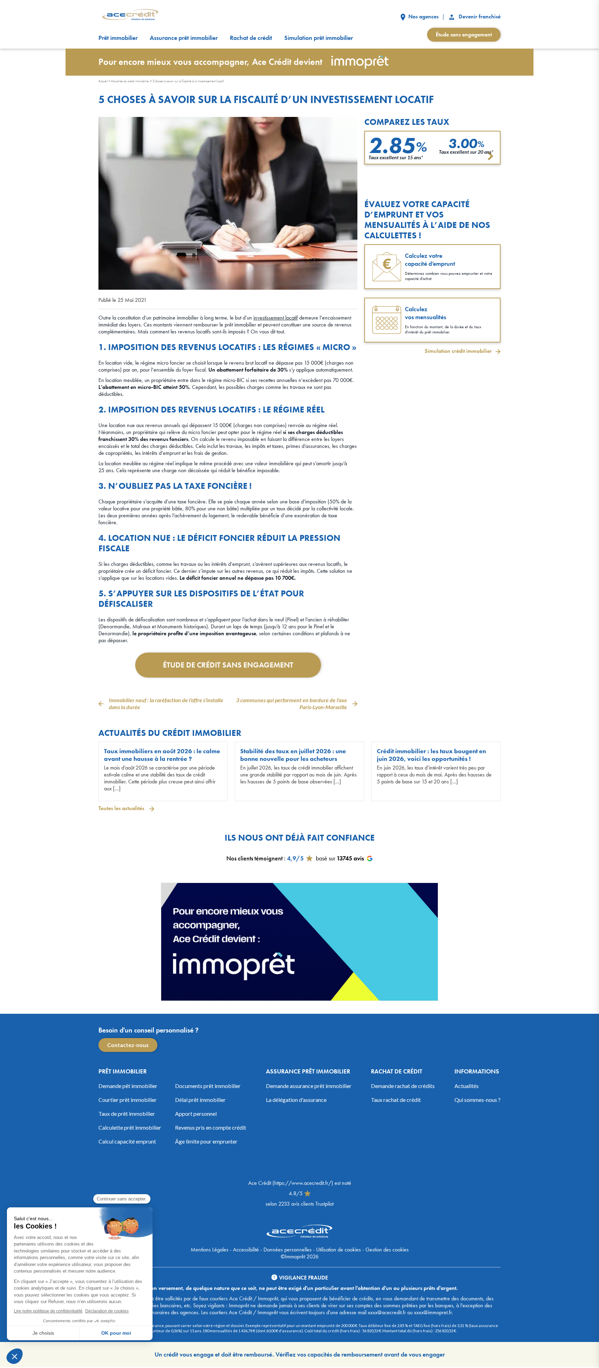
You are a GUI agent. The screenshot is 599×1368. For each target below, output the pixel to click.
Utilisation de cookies (338, 1249)
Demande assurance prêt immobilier (308, 1085)
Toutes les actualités (122, 808)
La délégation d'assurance (296, 1099)
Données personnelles (287, 1249)
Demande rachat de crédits (403, 1085)
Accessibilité (246, 1249)
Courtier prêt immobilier (127, 1099)
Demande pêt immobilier (127, 1085)
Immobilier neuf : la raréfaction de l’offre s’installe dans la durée (166, 703)
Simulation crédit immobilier (458, 351)
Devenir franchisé (479, 16)
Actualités (466, 1085)
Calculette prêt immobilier (129, 1127)
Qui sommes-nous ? (477, 1099)
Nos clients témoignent (254, 858)
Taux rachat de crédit (396, 1099)
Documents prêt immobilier (208, 1085)
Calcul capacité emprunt (127, 1141)
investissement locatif (275, 317)
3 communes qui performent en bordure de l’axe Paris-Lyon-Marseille (291, 703)
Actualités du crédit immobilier (130, 81)
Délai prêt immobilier (200, 1099)
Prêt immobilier (118, 38)
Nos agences (423, 16)
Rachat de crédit (251, 38)
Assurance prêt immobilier (184, 38)
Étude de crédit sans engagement (228, 665)
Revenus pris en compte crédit (210, 1127)
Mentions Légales (209, 1249)
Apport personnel (196, 1113)
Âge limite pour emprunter (206, 1141)
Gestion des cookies (387, 1249)
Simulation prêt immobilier (318, 38)
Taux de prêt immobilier (126, 1113)
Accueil (103, 81)
